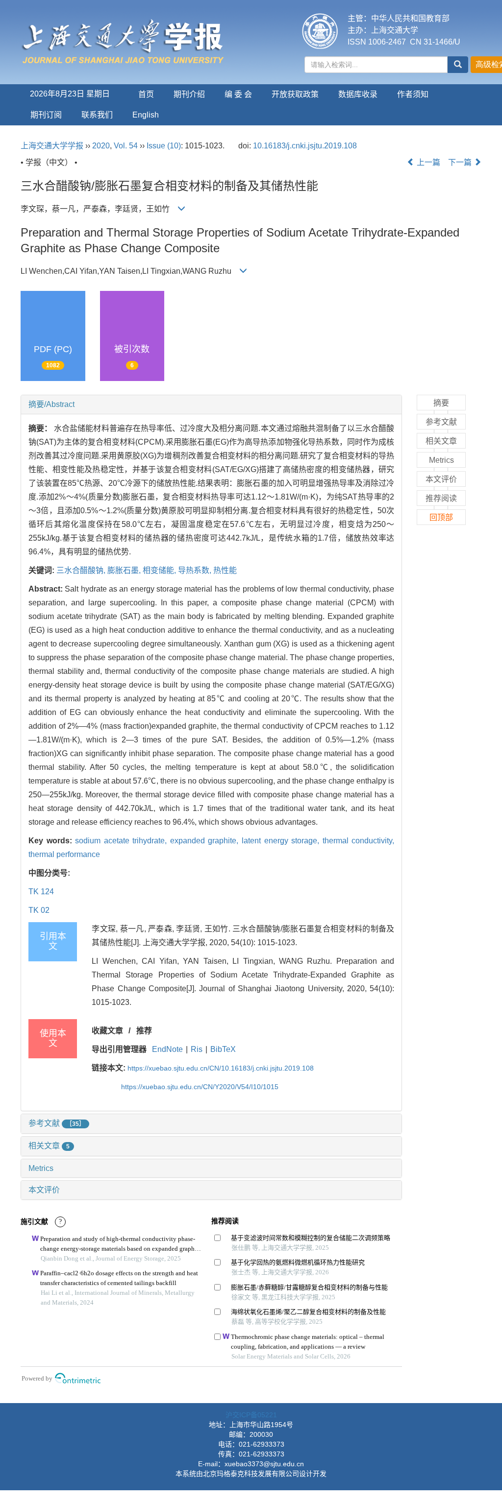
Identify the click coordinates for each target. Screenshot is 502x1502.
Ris (196, 1049)
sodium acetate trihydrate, (122, 840)
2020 (101, 146)
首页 (146, 94)
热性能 (225, 570)
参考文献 (56, 1123)
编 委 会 (238, 94)
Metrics (40, 1168)
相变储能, (160, 570)
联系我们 (97, 115)
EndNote (167, 1049)
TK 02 (39, 910)
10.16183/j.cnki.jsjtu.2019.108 (305, 146)
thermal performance (64, 854)
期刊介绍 (189, 94)
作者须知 (412, 94)
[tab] (211, 404)
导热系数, (195, 570)
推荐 (144, 1030)
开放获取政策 (295, 94)
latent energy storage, (282, 840)
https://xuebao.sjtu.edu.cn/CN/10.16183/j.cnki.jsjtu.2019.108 (220, 1068)
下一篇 (461, 162)
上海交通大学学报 (52, 146)
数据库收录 (357, 94)
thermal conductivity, (359, 840)
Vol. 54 (126, 146)
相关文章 (49, 1146)
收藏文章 (107, 1030)
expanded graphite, (206, 840)
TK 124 (41, 891)
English (145, 115)
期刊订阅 (46, 115)
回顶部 (441, 517)
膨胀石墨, (125, 570)
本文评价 (44, 1190)
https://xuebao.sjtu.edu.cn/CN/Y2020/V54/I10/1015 (199, 1087)
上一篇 (427, 162)
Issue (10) (164, 146)
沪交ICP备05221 (251, 1415)
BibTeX (223, 1049)
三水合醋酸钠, (81, 570)
